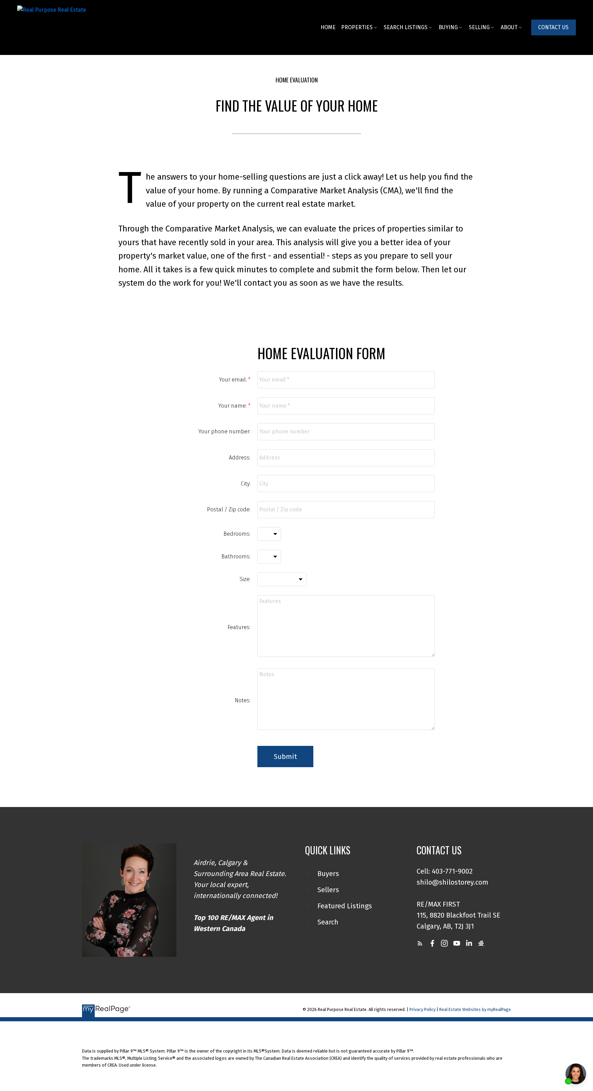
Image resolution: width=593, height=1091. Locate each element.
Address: (240, 457)
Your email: (233, 379)
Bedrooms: (237, 534)
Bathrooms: (236, 556)
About (509, 27)
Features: (239, 627)
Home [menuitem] (328, 27)
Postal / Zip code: (229, 509)
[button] (553, 27)
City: (246, 483)
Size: (245, 579)
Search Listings (406, 27)
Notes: (243, 700)
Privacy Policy (422, 1009)
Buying (448, 27)
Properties (357, 27)
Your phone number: (224, 431)
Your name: (233, 405)
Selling (479, 27)
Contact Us (553, 27)
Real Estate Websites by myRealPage (475, 1009)
